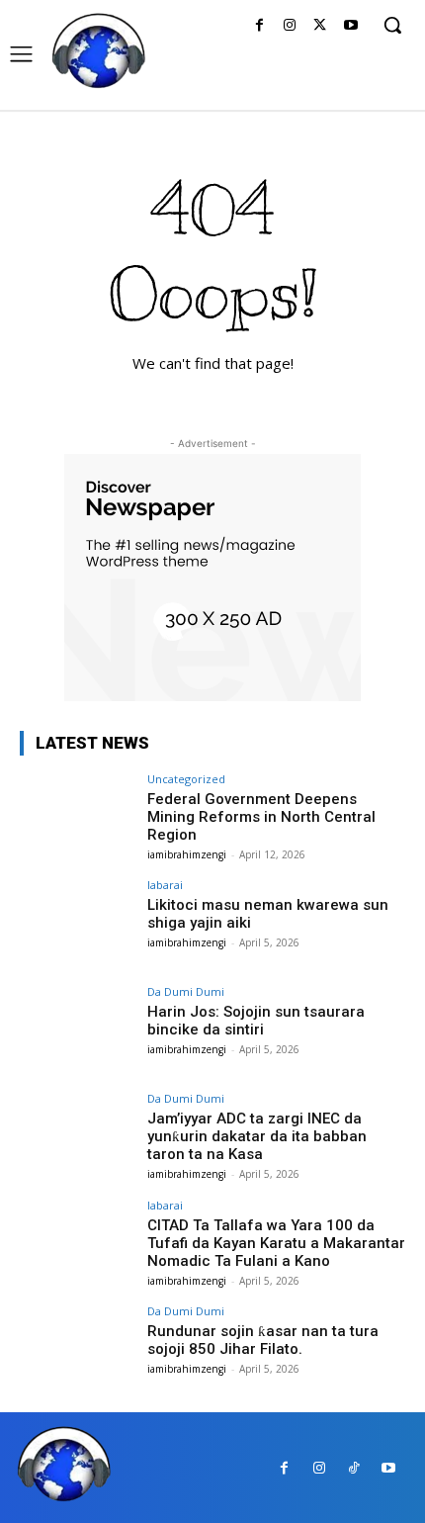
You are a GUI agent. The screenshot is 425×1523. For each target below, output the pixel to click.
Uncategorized (186, 778)
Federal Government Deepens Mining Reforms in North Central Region (261, 817)
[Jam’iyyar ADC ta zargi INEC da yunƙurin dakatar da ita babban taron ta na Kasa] (77, 1136)
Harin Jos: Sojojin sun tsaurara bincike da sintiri (256, 1020)
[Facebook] (259, 26)
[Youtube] (350, 26)
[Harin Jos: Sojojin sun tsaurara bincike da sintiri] (77, 1029)
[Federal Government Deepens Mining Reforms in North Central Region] (77, 816)
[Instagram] (290, 26)
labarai (165, 884)
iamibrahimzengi (186, 854)
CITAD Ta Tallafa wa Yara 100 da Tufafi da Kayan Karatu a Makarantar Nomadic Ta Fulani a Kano (276, 1243)
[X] (319, 26)
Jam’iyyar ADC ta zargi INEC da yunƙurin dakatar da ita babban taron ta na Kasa (257, 1136)
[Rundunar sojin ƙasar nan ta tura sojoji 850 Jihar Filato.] (77, 1348)
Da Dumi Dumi (185, 991)
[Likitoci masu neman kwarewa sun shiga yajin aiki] (77, 922)
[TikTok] (353, 1468)
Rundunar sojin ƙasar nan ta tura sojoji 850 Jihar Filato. (263, 1340)
